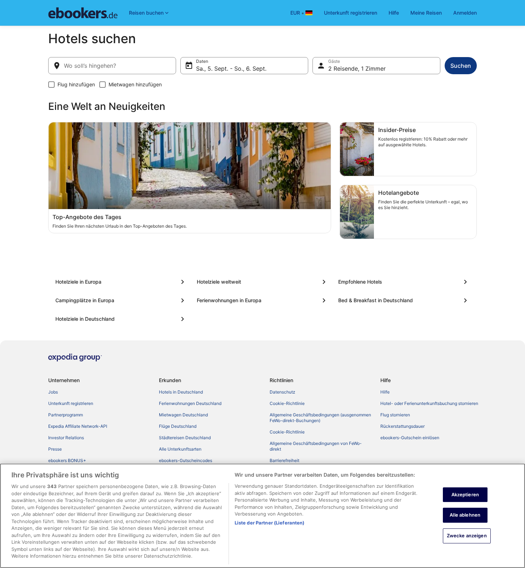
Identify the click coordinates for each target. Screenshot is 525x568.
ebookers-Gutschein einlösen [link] (409, 437)
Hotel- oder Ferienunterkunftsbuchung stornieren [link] (429, 403)
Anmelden (465, 13)
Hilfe (394, 13)
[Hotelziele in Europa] (121, 281)
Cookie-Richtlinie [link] (287, 403)
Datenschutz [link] (282, 392)
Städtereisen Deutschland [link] (185, 437)
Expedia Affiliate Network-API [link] (77, 426)
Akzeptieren (465, 494)
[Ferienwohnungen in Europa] (262, 300)
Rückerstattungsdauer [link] (402, 426)
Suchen (460, 65)
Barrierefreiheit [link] (284, 460)
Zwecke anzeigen (467, 535)
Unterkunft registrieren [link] (70, 403)
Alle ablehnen (465, 515)
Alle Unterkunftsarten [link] (180, 449)
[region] (262, 515)
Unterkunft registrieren (350, 13)
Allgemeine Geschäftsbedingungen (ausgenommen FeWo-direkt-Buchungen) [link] (320, 417)
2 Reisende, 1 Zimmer (357, 68)
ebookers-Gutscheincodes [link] (185, 460)
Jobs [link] (53, 392)
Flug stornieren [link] (395, 414)
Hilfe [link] (385, 392)
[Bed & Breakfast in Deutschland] (404, 300)
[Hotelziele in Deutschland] (121, 319)
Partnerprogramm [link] (65, 414)
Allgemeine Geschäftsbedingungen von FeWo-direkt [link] (316, 446)
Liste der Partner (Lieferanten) (270, 523)
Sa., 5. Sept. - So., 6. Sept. (231, 68)
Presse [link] (55, 449)
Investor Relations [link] (66, 437)
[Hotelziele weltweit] (262, 281)
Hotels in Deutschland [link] (181, 392)
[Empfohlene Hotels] (404, 281)
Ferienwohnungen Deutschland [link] (190, 403)
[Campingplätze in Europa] (121, 300)
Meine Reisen (426, 13)
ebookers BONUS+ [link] (67, 460)
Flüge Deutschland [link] (177, 426)
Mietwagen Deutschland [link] (183, 414)
